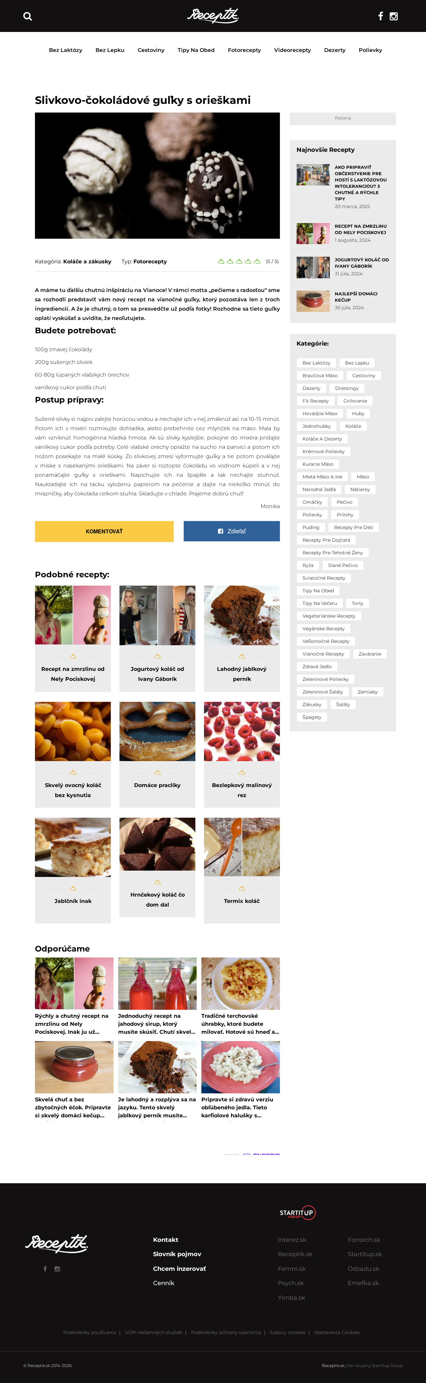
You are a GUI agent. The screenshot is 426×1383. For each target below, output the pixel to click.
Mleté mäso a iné (322, 477)
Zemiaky (368, 692)
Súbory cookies (288, 1332)
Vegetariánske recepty (329, 616)
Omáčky (312, 502)
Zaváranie (370, 654)
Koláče (353, 426)
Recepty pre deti (353, 527)
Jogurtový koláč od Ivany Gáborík (157, 674)
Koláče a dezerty (322, 439)
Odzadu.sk (363, 1268)
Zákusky (312, 704)
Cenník (163, 1283)
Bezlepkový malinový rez (242, 790)
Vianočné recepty (323, 654)
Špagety (312, 717)
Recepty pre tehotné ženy (333, 553)
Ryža (308, 565)
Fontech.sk (364, 1240)
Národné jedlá (319, 489)
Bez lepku (110, 50)
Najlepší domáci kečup (356, 297)
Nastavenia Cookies (337, 1332)
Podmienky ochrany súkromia (226, 1332)
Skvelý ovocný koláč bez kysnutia (73, 790)
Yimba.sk (291, 1297)
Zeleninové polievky (326, 679)
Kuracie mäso (318, 464)
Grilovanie (355, 401)
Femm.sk (292, 1268)
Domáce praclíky (157, 785)
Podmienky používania (89, 1332)
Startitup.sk (365, 1254)
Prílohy (345, 515)
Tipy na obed (196, 50)
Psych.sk (291, 1283)
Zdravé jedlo (317, 667)
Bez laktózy (65, 50)
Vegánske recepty (324, 629)
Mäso (363, 477)
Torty (357, 603)
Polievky (370, 50)
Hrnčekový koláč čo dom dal (157, 900)
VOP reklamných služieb (153, 1332)
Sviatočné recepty (324, 578)
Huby (358, 413)
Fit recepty (316, 401)
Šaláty (343, 704)
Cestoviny (151, 50)
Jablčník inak (73, 901)
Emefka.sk (363, 1283)
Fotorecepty (244, 50)
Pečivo (344, 502)
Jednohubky (317, 426)
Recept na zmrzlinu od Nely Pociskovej (73, 674)
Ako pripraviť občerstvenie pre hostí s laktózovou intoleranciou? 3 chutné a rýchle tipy (361, 182)
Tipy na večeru (320, 603)
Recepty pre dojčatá (326, 540)
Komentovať (104, 531)
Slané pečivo (343, 565)
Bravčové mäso (320, 376)
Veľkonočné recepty (326, 641)
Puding (311, 527)
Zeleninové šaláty (323, 692)
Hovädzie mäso (320, 413)
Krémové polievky (324, 451)
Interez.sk (292, 1240)
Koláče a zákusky (87, 261)
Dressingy (347, 388)
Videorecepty (292, 50)
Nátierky (360, 489)
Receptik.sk (295, 1254)
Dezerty (334, 50)
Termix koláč (242, 901)
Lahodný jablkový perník (242, 674)
